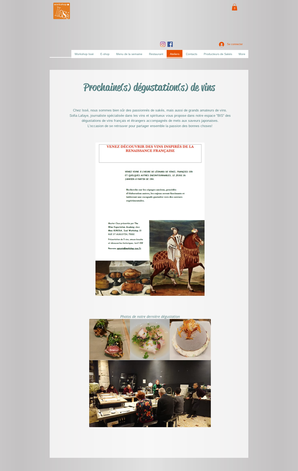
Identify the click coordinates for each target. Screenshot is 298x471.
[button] (234, 7)
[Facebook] (170, 44)
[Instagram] (162, 44)
